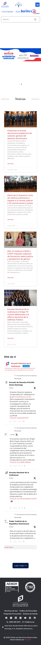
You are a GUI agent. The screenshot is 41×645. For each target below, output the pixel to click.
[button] (37, 5)
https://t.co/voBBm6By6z (20, 462)
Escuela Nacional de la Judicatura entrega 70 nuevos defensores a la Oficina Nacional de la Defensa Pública (18, 314)
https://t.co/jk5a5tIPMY (19, 418)
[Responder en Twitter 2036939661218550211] (11, 421)
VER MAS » (10, 163)
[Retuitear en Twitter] (15, 375)
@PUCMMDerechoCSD (21, 397)
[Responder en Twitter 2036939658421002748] (11, 466)
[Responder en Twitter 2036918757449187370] (11, 541)
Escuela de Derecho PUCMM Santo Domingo (21, 383)
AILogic (28, 640)
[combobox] (16, 19)
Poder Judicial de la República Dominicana (19, 522)
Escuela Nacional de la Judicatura (19, 474)
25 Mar (11, 388)
